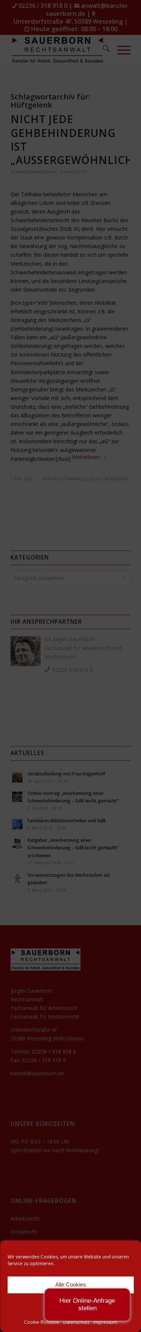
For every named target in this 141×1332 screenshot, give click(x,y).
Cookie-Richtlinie (41, 1322)
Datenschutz (76, 1322)
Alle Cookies (70, 1284)
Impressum (105, 1322)
